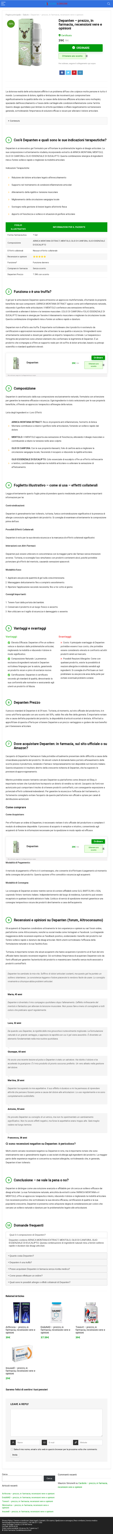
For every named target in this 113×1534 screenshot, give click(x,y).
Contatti (42, 1521)
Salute (26, 15)
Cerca (4, 1474)
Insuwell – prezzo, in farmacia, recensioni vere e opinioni (20, 1371)
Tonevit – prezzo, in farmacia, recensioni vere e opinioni (90, 1330)
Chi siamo (50, 1521)
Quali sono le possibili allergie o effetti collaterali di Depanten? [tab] (40, 1282)
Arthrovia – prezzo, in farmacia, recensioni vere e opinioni (20, 1330)
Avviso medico (91, 1521)
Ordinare (83, 47)
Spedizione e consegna (64, 1521)
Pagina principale (13, 15)
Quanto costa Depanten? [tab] (22, 1256)
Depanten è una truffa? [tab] (21, 1262)
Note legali (34, 1521)
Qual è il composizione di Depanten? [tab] (28, 1235)
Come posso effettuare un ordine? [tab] (26, 1275)
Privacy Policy (7, 1521)
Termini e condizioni (21, 1521)
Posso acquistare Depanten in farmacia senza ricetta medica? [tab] (40, 1269)
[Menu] (3, 3)
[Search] (108, 3)
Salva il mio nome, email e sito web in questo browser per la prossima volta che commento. (55, 1449)
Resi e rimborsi (79, 1521)
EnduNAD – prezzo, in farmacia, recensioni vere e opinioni (55, 1330)
